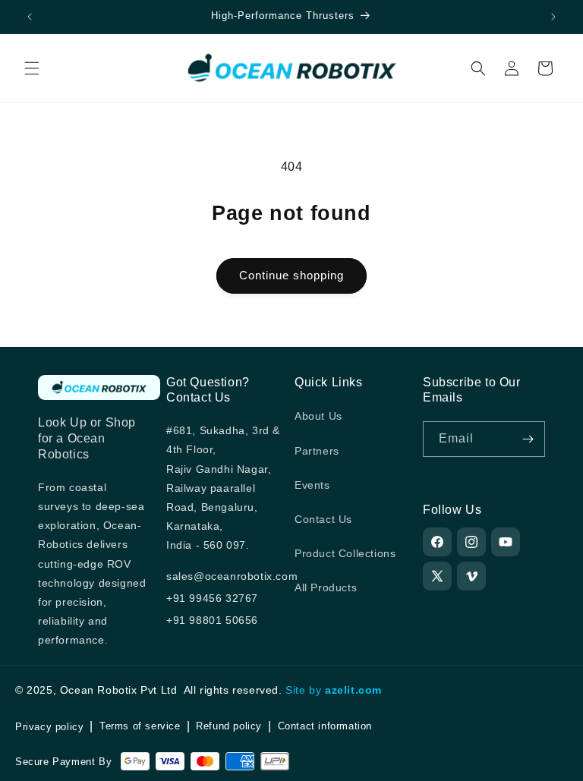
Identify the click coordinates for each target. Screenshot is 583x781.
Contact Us (323, 519)
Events (312, 485)
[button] (32, 68)
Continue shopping (291, 275)
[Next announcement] (553, 16)
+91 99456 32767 (212, 598)
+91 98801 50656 (212, 620)
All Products (326, 587)
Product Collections (345, 553)
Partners (317, 451)
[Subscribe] (527, 439)
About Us (318, 416)
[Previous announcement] (29, 16)
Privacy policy (49, 726)
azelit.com (353, 690)
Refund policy (229, 726)
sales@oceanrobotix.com (232, 576)
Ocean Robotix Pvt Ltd (119, 690)
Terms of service (140, 726)
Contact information (325, 726)
